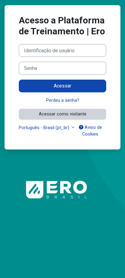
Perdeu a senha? (62, 100)
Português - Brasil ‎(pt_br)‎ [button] (44, 127)
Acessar (62, 86)
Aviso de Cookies (92, 131)
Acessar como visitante (62, 114)
